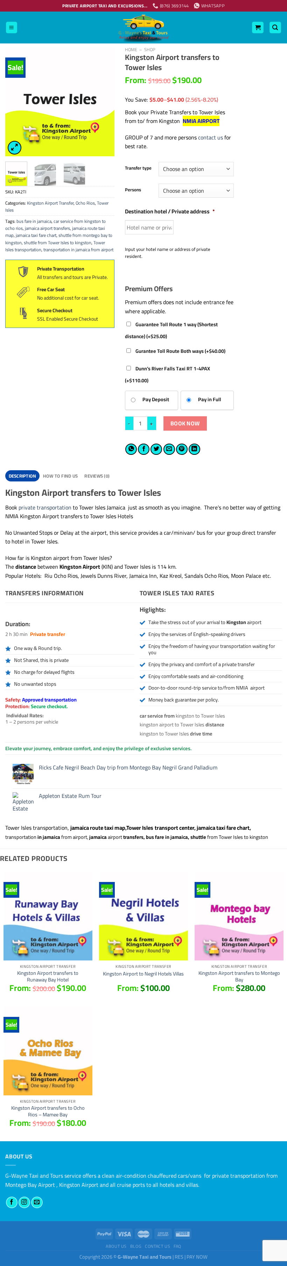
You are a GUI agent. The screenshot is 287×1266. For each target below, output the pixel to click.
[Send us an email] (37, 1202)
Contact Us (157, 1246)
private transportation (45, 507)
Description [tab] (22, 476)
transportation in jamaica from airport (78, 249)
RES (179, 1256)
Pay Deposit (155, 399)
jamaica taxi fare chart (36, 235)
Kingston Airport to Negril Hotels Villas (143, 974)
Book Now (185, 423)
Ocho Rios (85, 203)
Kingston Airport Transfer (50, 203)
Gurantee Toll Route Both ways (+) (179, 351)
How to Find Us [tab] (60, 476)
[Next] (103, 101)
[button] (143, 558)
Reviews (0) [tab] (97, 476)
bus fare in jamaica (33, 221)
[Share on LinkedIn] (194, 449)
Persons (133, 189)
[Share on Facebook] (143, 449)
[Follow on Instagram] (24, 1202)
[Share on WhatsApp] (131, 449)
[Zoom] (14, 148)
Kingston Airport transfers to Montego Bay (239, 976)
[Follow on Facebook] (12, 1202)
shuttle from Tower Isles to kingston (57, 242)
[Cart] (258, 27)
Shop (149, 49)
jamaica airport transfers (47, 228)
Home (131, 49)
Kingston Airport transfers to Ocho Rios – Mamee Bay (48, 1111)
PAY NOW (197, 1256)
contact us (210, 137)
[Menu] (12, 27)
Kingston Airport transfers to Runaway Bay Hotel (47, 976)
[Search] (275, 27)
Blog (135, 1246)
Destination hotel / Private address (170, 211)
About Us (116, 1246)
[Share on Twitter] (156, 449)
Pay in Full (209, 399)
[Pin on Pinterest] (182, 449)
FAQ (177, 1246)
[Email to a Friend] (169, 449)
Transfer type (138, 168)
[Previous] (16, 101)
